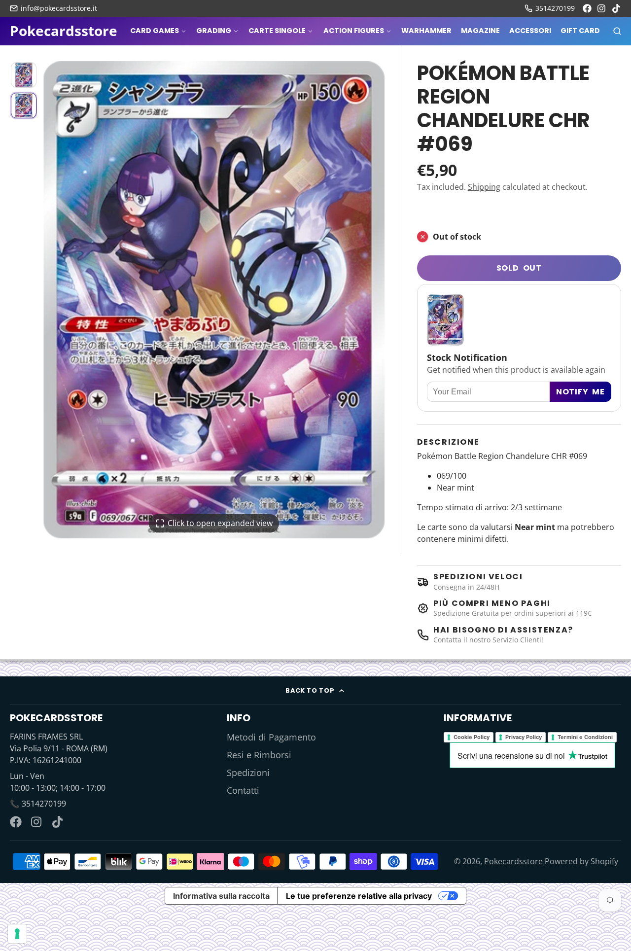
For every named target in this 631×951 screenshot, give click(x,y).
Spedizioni (248, 772)
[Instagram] (601, 8)
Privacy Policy (523, 737)
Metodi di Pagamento (271, 737)
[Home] (63, 31)
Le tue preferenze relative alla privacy (359, 896)
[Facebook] (587, 8)
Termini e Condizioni (585, 737)
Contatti (243, 790)
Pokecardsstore (513, 861)
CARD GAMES (154, 30)
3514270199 (555, 8)
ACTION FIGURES (353, 30)
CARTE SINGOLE (277, 30)
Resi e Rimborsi (259, 755)
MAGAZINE (480, 30)
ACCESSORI (530, 30)
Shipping (484, 186)
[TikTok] (616, 8)
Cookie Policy (472, 737)
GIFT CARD (580, 30)
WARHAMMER (426, 30)
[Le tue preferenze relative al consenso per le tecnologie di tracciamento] (17, 933)
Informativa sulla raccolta (221, 896)
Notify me (580, 391)
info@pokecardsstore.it (59, 8)
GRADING (213, 30)
